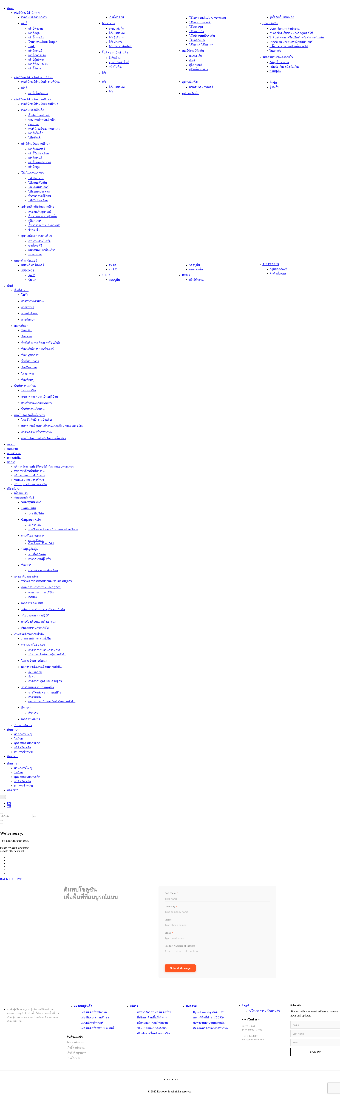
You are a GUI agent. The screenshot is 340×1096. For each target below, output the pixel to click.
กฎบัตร (32, 596)
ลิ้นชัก (273, 82)
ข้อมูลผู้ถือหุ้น (29, 549)
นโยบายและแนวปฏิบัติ (35, 615)
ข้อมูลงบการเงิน (31, 519)
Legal (245, 1005)
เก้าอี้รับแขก (35, 68)
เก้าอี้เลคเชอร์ (36, 149)
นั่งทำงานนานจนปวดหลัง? (209, 1022)
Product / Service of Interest (180, 946)
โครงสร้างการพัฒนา (34, 660)
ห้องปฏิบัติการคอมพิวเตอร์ (37, 348)
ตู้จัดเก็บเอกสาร (198, 69)
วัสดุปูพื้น (194, 265)
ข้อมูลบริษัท (28, 508)
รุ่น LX (113, 269)
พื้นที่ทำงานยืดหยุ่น (32, 408)
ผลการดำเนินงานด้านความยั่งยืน (41, 666)
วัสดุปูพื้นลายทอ (279, 62)
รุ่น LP (32, 279)
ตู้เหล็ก (193, 60)
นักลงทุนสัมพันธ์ (24, 497)
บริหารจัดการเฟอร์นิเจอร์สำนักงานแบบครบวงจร (44, 466)
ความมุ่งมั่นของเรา (33, 644)
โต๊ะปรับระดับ (117, 33)
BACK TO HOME (11, 878)
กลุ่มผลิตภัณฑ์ (278, 269)
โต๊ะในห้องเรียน (38, 200)
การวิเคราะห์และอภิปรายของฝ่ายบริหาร (53, 529)
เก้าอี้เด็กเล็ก (35, 133)
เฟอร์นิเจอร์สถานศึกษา (95, 1017)
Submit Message (180, 968)
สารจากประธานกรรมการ (44, 650)
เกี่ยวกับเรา (14, 488)
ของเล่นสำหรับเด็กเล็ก (42, 119)
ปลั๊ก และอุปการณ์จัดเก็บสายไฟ (289, 46)
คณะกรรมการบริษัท (41, 592)
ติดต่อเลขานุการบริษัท (35, 627)
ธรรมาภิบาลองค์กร (26, 576)
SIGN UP (315, 1051)
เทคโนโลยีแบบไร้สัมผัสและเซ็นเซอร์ (43, 438)
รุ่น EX (113, 265)
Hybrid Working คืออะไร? (208, 1012)
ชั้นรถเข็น (34, 229)
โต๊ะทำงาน (108, 23)
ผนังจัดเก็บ (195, 56)
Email (169, 932)
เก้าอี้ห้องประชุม (38, 64)
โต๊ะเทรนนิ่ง (196, 31)
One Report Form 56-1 (41, 543)
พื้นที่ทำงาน (21, 290)
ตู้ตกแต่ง (33, 124)
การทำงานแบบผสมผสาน (36, 402)
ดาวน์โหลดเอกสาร (33, 535)
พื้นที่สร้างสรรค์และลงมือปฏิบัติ (40, 342)
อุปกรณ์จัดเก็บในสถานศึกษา (38, 206)
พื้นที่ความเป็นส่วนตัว (115, 52)
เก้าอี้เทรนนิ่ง (36, 37)
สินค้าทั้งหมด (278, 273)
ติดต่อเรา (12, 756)
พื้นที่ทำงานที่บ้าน (25, 385)
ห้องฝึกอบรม (29, 367)
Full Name (171, 893)
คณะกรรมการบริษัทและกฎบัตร (41, 587)
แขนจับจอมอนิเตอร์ (201, 87)
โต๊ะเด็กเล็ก (35, 137)
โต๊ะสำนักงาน (75, 1042)
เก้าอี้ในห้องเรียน (38, 153)
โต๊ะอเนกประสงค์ (200, 22)
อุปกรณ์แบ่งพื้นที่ (119, 62)
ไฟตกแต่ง (275, 50)
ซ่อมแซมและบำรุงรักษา (29, 479)
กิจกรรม (26, 707)
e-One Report (36, 540)
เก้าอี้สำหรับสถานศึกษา (35, 143)
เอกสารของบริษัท (32, 603)
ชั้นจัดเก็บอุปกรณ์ (39, 115)
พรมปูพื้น (275, 71)
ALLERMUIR (270, 264)
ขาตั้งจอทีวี (35, 245)
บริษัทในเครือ (22, 747)
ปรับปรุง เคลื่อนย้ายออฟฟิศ (30, 484)
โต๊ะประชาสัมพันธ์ (120, 46)
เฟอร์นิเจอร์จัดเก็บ (193, 50)
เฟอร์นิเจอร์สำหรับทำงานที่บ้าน (33, 77)
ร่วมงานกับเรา (23, 725)
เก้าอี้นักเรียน (74, 1058)
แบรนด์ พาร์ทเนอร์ (25, 260)
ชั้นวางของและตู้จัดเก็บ (42, 216)
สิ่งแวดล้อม (35, 672)
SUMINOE (27, 270)
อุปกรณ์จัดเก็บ (190, 93)
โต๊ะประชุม (196, 26)
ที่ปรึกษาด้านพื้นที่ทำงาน (29, 470)
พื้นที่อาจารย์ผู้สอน (39, 195)
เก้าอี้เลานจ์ (35, 50)
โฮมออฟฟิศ (28, 390)
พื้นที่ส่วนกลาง (30, 361)
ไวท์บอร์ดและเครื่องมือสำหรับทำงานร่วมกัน (297, 37)
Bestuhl (186, 274)
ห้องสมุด (26, 336)
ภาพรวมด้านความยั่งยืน (29, 634)
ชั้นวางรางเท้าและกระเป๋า (44, 225)
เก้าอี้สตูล (34, 33)
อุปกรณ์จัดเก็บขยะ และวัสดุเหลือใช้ (291, 33)
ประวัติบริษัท (36, 513)
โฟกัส (24, 294)
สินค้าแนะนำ (75, 1036)
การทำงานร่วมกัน (32, 300)
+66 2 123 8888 (250, 1036)
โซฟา (31, 46)
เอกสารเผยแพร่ (30, 719)
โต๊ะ (104, 72)
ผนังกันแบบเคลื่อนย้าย (41, 249)
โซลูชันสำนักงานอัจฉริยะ (37, 419)
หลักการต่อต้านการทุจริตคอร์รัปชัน (43, 609)
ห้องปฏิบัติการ (30, 354)
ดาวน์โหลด (14, 453)
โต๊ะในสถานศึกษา (32, 172)
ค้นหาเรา (13, 729)
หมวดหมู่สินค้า (83, 1005)
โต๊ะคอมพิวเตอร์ (38, 187)
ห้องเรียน (26, 330)
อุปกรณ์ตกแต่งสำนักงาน (285, 28)
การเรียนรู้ (27, 307)
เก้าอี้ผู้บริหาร (36, 59)
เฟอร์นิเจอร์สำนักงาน (27, 12)
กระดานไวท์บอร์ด (39, 241)
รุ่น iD (31, 275)
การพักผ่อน (28, 319)
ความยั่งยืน (14, 457)
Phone (168, 919)
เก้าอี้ (24, 23)
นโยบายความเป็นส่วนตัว (264, 1010)
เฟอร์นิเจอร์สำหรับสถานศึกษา (32, 99)
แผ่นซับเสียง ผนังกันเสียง (284, 66)
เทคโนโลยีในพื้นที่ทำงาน (29, 415)
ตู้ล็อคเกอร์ (195, 64)
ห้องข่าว (26, 565)
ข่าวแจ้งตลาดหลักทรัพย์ (43, 570)
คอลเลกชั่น (196, 269)
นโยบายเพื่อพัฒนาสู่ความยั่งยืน (47, 654)
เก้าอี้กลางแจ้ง (37, 55)
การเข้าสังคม (29, 313)
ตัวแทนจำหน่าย (23, 751)
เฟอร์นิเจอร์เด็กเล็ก (32, 110)
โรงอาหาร (27, 373)
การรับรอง (34, 696)
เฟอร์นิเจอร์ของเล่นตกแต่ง (44, 128)
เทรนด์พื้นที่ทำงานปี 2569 (208, 1017)
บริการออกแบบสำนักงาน (29, 475)
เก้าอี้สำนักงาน (76, 1047)
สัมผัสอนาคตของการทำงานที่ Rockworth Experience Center (228, 1028)
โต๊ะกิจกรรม (36, 178)
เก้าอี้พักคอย (116, 17)
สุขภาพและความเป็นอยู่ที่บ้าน (39, 396)
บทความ (12, 448)
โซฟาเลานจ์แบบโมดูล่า (42, 41)
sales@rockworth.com (253, 1039)
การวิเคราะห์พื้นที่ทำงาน (36, 432)
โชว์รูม (18, 738)
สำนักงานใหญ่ (23, 734)
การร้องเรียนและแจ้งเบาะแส (38, 621)
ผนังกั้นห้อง (116, 66)
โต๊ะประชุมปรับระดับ (202, 35)
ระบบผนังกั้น (116, 28)
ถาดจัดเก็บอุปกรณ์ (39, 211)
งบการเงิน (34, 524)
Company (171, 906)
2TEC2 (106, 274)
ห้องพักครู (27, 379)
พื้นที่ (10, 285)
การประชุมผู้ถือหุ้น (39, 558)
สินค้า (10, 8)
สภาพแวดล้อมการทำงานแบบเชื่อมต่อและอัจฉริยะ (52, 425)
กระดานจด (35, 254)
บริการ (11, 462)
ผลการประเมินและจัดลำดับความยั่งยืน (51, 701)
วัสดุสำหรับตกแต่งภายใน (277, 56)
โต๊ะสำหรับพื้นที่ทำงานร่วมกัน (207, 17)
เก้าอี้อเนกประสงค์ (39, 162)
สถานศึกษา (21, 325)
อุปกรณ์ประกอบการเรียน (36, 235)
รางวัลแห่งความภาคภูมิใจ (37, 687)
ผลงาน (11, 444)
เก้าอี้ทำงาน (35, 28)
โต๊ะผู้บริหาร (116, 37)
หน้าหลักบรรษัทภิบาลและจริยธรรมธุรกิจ (46, 580)
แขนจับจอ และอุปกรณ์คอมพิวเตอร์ (291, 41)
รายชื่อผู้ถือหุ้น (37, 554)
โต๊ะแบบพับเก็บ (37, 182)
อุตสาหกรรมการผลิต (27, 742)
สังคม (31, 676)
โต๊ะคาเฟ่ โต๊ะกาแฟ (201, 44)
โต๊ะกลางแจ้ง (197, 40)
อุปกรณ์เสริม (270, 23)
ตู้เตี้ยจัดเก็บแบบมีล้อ (282, 17)
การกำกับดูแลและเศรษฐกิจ (45, 680)
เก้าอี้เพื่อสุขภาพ (38, 93)
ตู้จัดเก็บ (274, 87)
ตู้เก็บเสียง (115, 57)
